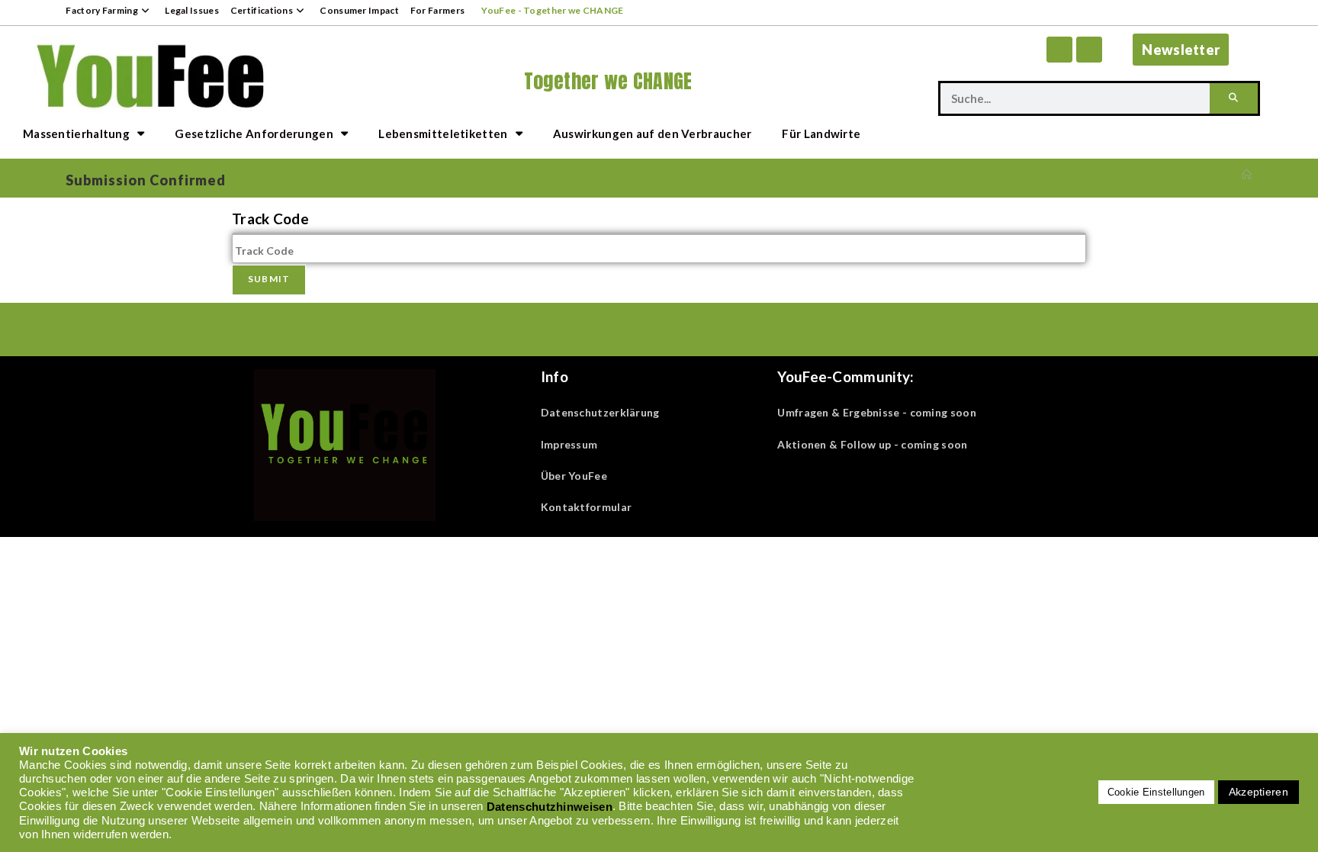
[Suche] (1234, 98)
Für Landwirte (821, 133)
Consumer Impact (359, 10)
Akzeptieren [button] (1258, 792)
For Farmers (437, 10)
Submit (269, 279)
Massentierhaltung (76, 133)
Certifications (261, 10)
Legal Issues (192, 10)
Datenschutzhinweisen (549, 807)
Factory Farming (102, 10)
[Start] (1247, 175)
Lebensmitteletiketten (442, 133)
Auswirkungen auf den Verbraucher (652, 133)
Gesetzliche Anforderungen (254, 133)
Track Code (270, 218)
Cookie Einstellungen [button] (1156, 792)
